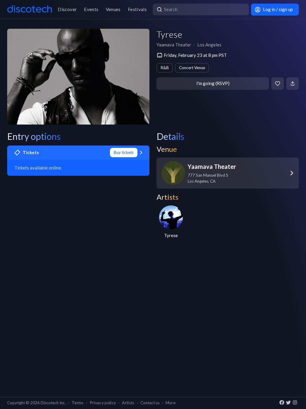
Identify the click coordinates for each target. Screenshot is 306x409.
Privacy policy (103, 402)
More (170, 402)
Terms (78, 402)
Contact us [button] (150, 402)
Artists (128, 402)
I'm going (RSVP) (213, 83)
